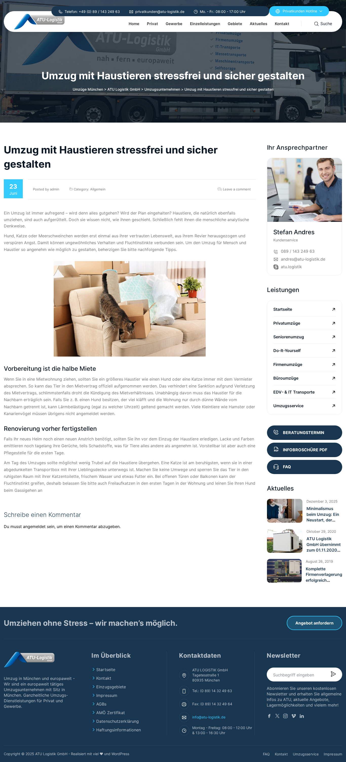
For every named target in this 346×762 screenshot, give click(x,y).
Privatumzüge (286, 323)
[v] (293, 716)
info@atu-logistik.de (208, 717)
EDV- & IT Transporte (294, 392)
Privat (152, 23)
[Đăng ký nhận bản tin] (333, 674)
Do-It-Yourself (287, 350)
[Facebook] (269, 716)
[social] (337, 233)
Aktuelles (258, 23)
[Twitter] (277, 716)
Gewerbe (174, 23)
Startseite (282, 309)
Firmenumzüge (287, 364)
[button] (284, 511)
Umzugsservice (288, 405)
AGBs (101, 704)
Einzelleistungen (205, 23)
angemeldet (34, 526)
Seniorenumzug (288, 336)
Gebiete (235, 23)
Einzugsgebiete (111, 686)
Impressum (106, 695)
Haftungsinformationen (118, 729)
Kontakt (282, 23)
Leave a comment (236, 189)
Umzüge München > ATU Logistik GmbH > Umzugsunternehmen (126, 89)
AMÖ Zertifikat (110, 712)
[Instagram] (285, 716)
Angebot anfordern (314, 623)
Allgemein (98, 189)
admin (54, 189)
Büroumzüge (285, 378)
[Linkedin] (301, 716)
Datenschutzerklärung (117, 721)
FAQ (266, 754)
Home (134, 23)
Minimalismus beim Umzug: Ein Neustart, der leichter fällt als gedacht (322, 520)
